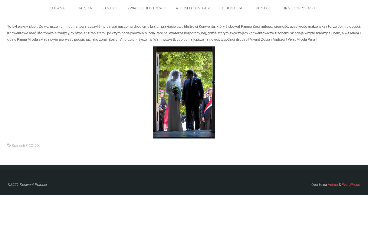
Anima (332, 184)
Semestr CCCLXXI (26, 145)
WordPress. (351, 184)
